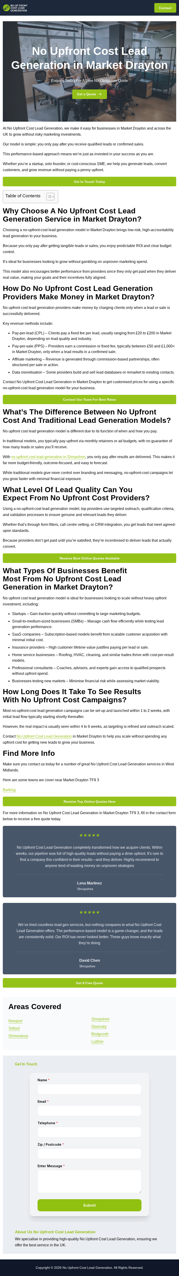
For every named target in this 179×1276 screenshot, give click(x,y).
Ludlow (97, 1041)
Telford (14, 1028)
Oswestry (99, 1027)
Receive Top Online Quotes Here (89, 801)
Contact (165, 8)
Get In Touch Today (89, 182)
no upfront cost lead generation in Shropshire (48, 457)
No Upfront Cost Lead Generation (44, 736)
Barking (9, 790)
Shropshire (100, 1019)
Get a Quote (86, 94)
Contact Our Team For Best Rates (89, 399)
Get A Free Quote (89, 983)
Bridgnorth (100, 1034)
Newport (15, 1021)
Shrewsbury (18, 1036)
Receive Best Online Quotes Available (90, 558)
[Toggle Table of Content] (48, 197)
